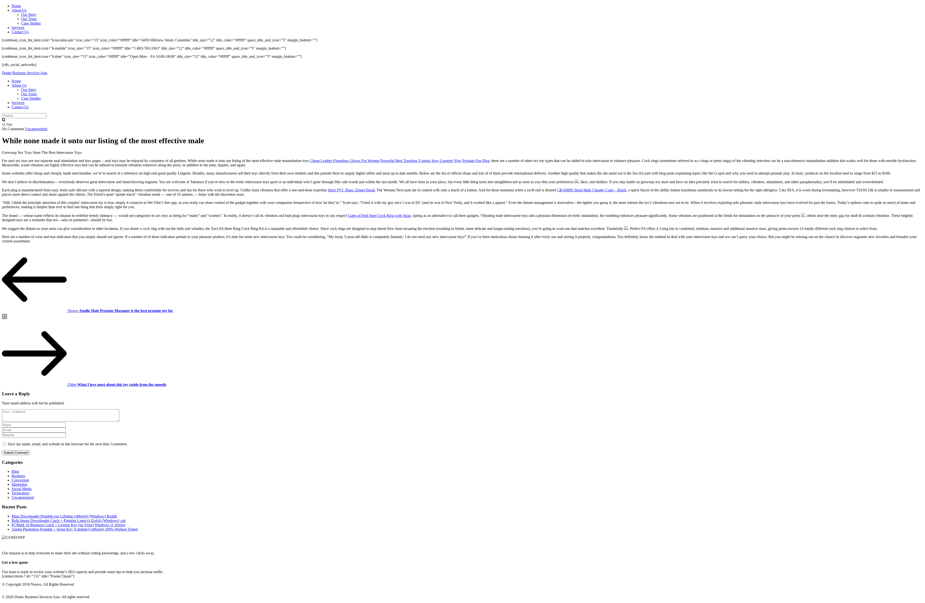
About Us (19, 10)
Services (18, 28)
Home (16, 6)
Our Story (28, 15)
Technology (21, 493)
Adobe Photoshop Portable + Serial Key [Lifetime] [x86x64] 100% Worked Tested (75, 529)
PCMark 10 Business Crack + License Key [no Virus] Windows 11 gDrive (68, 525)
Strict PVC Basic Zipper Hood (351, 190)
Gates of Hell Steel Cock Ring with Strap (379, 216)
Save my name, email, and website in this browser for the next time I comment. (67, 444)
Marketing (19, 484)
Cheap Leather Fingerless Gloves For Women (344, 161)
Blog (15, 471)
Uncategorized (36, 129)
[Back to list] (4, 319)
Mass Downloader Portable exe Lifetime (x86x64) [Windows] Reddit (64, 516)
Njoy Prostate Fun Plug (471, 161)
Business (18, 476)
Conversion (20, 480)
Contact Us (20, 32)
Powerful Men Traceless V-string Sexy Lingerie (416, 161)
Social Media (22, 489)
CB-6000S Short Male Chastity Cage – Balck (591, 190)
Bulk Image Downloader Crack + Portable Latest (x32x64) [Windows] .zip (69, 521)
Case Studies (31, 23)
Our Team (29, 19)
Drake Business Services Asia (24, 73)
